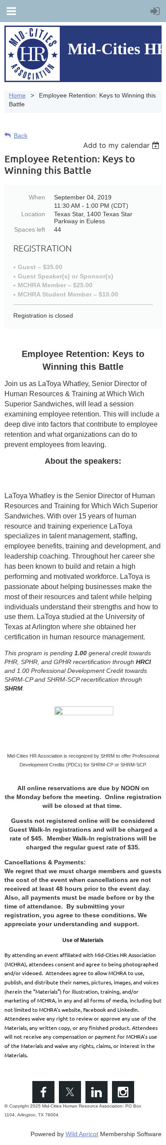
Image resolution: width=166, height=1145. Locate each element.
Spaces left (29, 229)
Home (17, 95)
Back (20, 135)
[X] (70, 1092)
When (37, 197)
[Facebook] (43, 1092)
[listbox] (122, 145)
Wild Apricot (82, 1133)
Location (33, 214)
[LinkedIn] (96, 1092)
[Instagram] (123, 1092)
